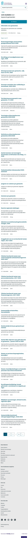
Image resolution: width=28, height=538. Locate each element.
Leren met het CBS (4, 495)
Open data (3, 451)
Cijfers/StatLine (4, 447)
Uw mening (24, 537)
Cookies (2, 507)
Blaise (2, 462)
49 (19, 434)
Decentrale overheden (5, 473)
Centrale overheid (4, 471)
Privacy (2, 477)
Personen (3, 475)
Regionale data (4, 457)
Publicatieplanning (5, 524)
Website (2, 503)
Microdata (3, 453)
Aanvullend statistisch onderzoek (8, 455)
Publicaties (3, 459)
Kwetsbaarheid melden (6, 511)
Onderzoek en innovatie (6, 491)
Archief (2, 513)
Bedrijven (3, 469)
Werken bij (3, 493)
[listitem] (2, 520)
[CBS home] (6, 3)
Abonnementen (4, 514)
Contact (2, 485)
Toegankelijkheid (4, 509)
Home (3, 12)
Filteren (15, 21)
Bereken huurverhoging (6, 449)
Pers (2, 487)
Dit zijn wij (3, 489)
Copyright (3, 505)
